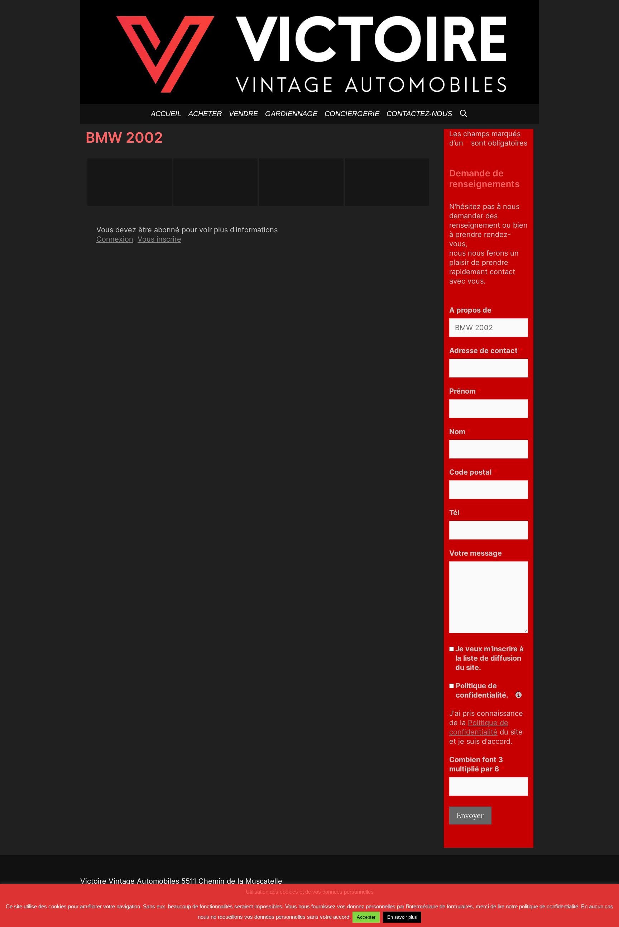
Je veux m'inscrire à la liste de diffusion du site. (489, 658)
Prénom (465, 391)
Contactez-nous (419, 114)
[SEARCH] (464, 114)
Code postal (473, 472)
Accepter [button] (366, 917)
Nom (460, 431)
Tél (454, 512)
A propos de (470, 310)
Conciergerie (352, 114)
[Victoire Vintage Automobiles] (309, 51)
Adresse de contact (486, 350)
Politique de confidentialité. (485, 690)
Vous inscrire (159, 239)
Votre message (475, 553)
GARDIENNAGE (291, 114)
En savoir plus (402, 917)
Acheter (205, 114)
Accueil (166, 114)
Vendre (243, 114)
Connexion (114, 239)
